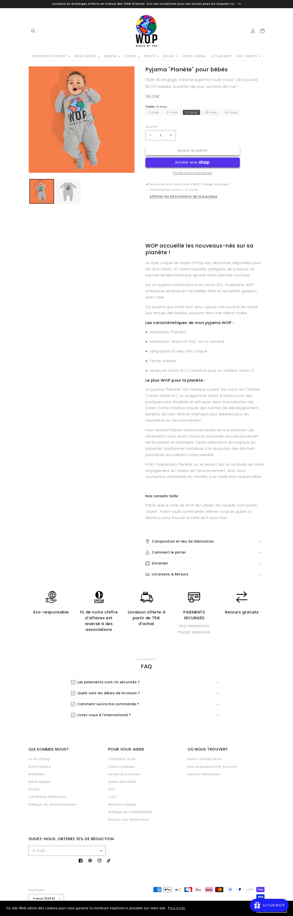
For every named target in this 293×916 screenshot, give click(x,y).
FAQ (111, 789)
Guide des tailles (122, 782)
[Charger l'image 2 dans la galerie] (68, 191)
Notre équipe (39, 782)
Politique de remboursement (53, 804)
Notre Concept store (204, 759)
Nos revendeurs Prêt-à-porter (212, 767)
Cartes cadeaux (121, 767)
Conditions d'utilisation (47, 797)
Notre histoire (40, 767)
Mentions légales (122, 804)
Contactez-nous (121, 759)
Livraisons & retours (124, 774)
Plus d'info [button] (176, 908)
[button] (33, 31)
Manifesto (37, 774)
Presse (34, 789)
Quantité (151, 127)
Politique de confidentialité (130, 812)
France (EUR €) (44, 898)
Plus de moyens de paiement (192, 172)
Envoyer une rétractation (128, 819)
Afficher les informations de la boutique (183, 196)
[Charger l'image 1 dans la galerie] (42, 191)
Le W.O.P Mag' (39, 759)
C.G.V (112, 797)
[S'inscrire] (101, 851)
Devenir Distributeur (203, 774)
